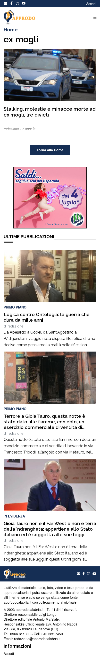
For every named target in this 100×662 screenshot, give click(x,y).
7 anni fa (28, 128)
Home (11, 30)
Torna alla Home (50, 149)
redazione (15, 326)
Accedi (91, 3)
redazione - (13, 128)
